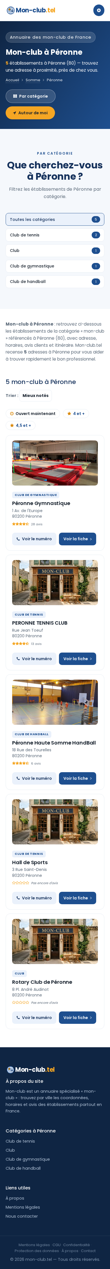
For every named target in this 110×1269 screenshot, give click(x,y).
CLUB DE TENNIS (29, 614)
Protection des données (37, 1250)
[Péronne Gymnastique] (55, 463)
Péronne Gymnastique (41, 503)
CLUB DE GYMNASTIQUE (36, 495)
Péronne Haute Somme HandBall (54, 742)
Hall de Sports (29, 862)
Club (10, 1150)
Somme (33, 80)
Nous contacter (22, 1216)
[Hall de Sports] (55, 821)
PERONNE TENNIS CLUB (39, 622)
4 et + (79, 413)
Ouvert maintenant (36, 413)
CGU (56, 1245)
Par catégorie (33, 96)
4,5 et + (23, 425)
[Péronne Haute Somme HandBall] (55, 702)
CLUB (19, 973)
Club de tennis (20, 1141)
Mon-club (35, 10)
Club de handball (23, 1168)
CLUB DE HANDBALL (32, 734)
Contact (88, 1250)
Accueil (12, 80)
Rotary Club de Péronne (42, 981)
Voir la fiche (75, 539)
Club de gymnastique (28, 1159)
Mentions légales (23, 1207)
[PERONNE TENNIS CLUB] (55, 582)
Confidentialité (76, 1245)
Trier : (12, 395)
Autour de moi (33, 113)
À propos (15, 1198)
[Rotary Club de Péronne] (55, 941)
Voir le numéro (37, 539)
